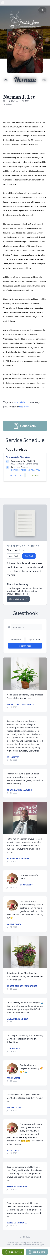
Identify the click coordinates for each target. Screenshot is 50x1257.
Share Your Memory (18, 599)
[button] (25, 673)
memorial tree (21, 402)
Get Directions (15, 475)
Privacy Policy (17, 1245)
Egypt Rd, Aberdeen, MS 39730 (25, 469)
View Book (13, 556)
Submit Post (25, 646)
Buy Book (29, 556)
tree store (24, 406)
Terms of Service (32, 1245)
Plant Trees (35, 475)
